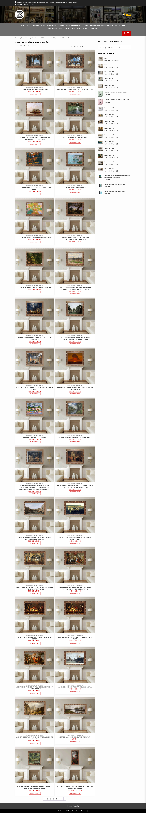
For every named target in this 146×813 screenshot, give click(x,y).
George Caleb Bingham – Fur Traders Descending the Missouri (34, 138)
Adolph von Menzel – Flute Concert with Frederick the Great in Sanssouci (75, 486)
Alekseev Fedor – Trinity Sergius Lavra (75, 687)
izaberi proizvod (34, 94)
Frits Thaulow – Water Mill (75, 138)
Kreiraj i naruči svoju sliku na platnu (98, 25)
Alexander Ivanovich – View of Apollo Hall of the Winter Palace (34, 588)
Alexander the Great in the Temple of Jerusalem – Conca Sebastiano (75, 588)
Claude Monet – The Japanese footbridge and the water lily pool (34, 788)
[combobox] (114, 47)
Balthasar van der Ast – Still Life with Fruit (34, 638)
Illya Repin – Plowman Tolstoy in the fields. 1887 (75, 538)
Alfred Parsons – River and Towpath (75, 737)
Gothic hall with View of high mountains (75, 89)
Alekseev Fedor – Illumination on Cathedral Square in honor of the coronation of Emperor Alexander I (34, 487)
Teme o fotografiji (73, 28)
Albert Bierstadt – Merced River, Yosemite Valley (34, 738)
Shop (29, 25)
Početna (17, 38)
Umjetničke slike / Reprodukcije (52, 38)
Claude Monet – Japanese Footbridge (35, 237)
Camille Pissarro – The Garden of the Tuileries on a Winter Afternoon (75, 288)
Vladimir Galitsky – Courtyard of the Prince (34, 188)
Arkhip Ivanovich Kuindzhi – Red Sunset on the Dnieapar (75, 388)
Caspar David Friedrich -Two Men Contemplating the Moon (75, 238)
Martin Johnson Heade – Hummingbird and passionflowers (75, 788)
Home (22, 25)
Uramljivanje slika (55, 28)
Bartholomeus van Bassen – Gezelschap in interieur (34, 388)
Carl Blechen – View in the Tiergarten (34, 287)
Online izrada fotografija (69, 25)
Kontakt (94, 28)
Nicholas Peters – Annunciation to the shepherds (35, 338)
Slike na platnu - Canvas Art (33, 38)
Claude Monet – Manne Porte (75, 187)
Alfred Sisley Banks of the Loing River (75, 437)
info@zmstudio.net (23, 4)
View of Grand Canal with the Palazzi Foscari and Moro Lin (34, 538)
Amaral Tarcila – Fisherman (34, 437)
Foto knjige (120, 25)
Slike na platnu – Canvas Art (44, 25)
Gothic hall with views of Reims (35, 89)
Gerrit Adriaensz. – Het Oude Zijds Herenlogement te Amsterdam (75, 338)
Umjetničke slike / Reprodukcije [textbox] (114, 48)
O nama (86, 28)
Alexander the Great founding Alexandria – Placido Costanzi (34, 688)
